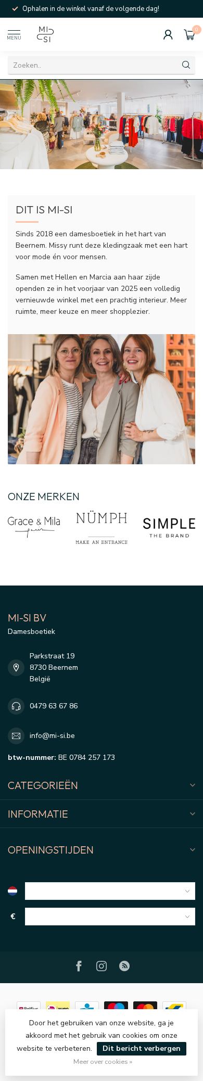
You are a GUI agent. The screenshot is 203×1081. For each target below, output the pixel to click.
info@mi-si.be (52, 736)
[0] (189, 34)
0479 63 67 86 (54, 706)
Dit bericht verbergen (142, 1048)
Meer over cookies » (102, 1061)
